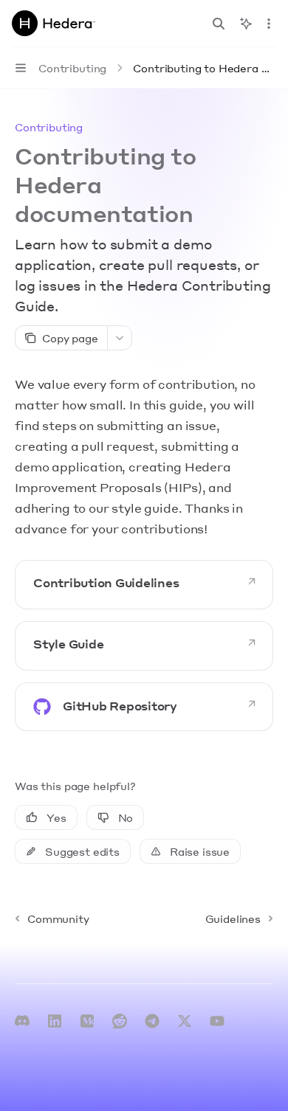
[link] (144, 584)
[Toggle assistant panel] (246, 23)
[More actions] (268, 23)
